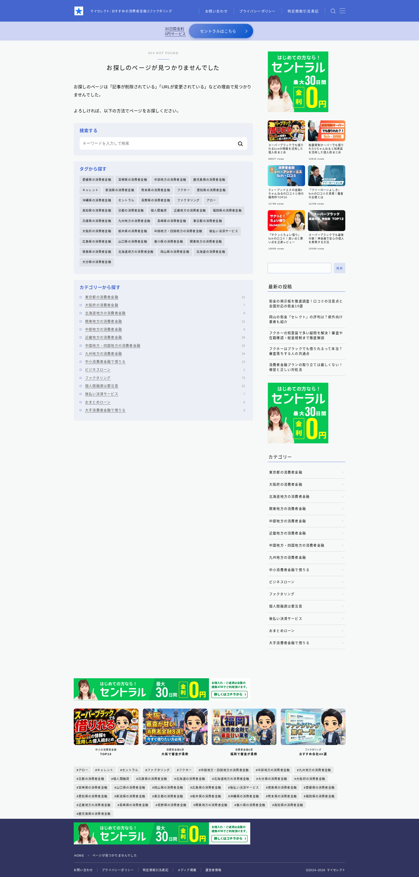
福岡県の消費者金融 (227, 210)
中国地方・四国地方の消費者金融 (178, 231)
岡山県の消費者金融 (175, 252)
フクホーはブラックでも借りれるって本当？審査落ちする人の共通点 (306, 351)
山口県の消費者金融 (132, 241)
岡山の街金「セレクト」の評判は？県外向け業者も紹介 (306, 319)
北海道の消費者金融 (210, 252)
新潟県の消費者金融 (119, 190)
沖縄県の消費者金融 (96, 200)
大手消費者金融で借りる (165, 410)
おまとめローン (165, 402)
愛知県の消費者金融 (211, 190)
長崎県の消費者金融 (171, 221)
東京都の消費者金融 (207, 221)
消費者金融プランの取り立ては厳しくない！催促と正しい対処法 (306, 367)
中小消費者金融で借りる (165, 362)
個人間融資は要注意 (165, 386)
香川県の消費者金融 (168, 241)
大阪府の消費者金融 (96, 231)
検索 (339, 268)
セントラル (126, 200)
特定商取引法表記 (303, 11)
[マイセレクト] (78, 11)
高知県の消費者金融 (96, 210)
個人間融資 (159, 210)
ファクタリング (188, 200)
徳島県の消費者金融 (96, 252)
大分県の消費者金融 (96, 262)
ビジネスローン (165, 370)
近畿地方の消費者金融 (190, 210)
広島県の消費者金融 (96, 241)
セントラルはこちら (218, 31)
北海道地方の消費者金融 (135, 252)
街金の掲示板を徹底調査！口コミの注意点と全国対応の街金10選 (306, 303)
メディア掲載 (186, 870)
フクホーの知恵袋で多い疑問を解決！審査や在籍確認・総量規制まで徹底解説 (306, 335)
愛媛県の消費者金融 (96, 180)
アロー (211, 200)
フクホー (183, 190)
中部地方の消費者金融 (170, 180)
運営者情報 (213, 870)
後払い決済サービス (223, 231)
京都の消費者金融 (131, 210)
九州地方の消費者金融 (134, 221)
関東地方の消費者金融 (206, 241)
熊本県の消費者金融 (155, 190)
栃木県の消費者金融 (132, 231)
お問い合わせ (216, 11)
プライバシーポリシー (258, 11)
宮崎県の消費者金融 (132, 180)
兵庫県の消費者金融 (96, 221)
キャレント (90, 190)
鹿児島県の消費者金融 (209, 180)
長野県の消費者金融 (155, 200)
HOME (79, 855)
